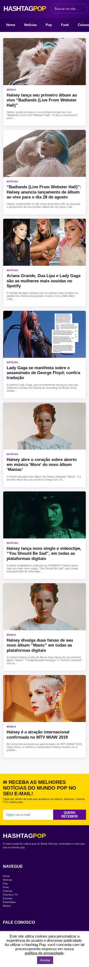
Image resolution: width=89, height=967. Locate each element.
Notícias (30, 25)
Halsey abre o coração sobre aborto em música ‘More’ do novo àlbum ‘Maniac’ (42, 464)
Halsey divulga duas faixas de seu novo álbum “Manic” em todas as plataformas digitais (40, 645)
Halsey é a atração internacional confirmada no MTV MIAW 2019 (38, 734)
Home (10, 25)
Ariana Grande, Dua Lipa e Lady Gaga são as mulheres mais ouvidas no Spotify (43, 280)
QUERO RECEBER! (69, 814)
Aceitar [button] (45, 960)
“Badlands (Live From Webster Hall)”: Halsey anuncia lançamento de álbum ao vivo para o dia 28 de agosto (44, 192)
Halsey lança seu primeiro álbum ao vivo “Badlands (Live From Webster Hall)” (42, 100)
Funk (65, 25)
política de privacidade (44, 953)
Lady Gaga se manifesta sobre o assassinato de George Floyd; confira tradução (43, 372)
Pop (49, 25)
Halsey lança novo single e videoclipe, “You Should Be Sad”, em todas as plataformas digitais (44, 553)
